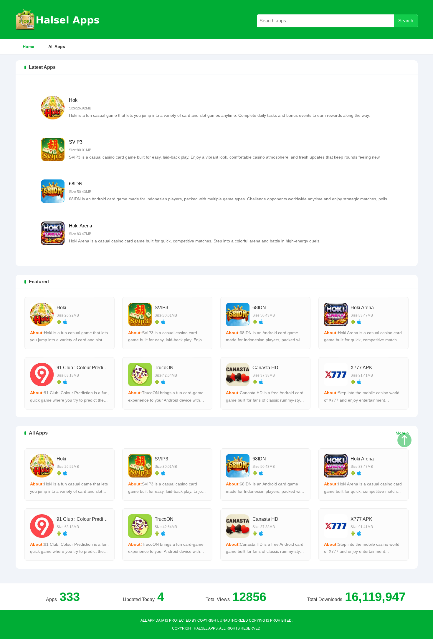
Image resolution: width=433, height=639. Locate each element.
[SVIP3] (53, 149)
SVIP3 (75, 141)
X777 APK (361, 367)
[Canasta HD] (237, 374)
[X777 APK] (336, 374)
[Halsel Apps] (58, 19)
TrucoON (164, 367)
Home (28, 46)
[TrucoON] (140, 374)
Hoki (74, 100)
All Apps (56, 46)
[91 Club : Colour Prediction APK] (42, 374)
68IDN (75, 183)
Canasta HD (265, 367)
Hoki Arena (80, 225)
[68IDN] (53, 191)
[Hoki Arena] (53, 233)
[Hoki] (53, 107)
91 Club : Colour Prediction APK (90, 367)
